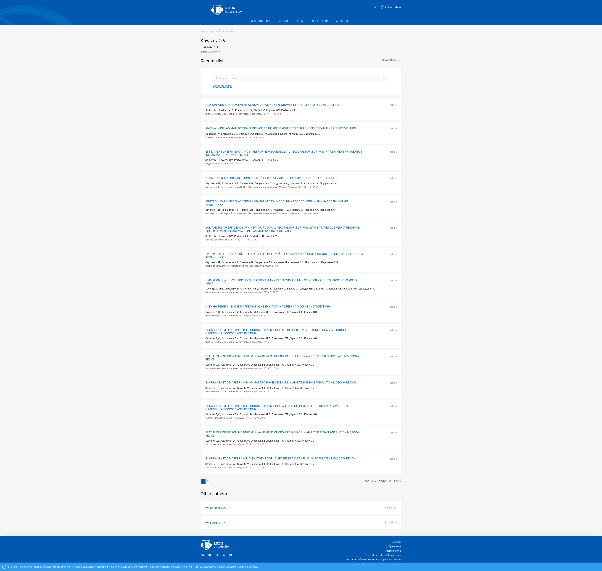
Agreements (395, 546)
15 (391, 60)
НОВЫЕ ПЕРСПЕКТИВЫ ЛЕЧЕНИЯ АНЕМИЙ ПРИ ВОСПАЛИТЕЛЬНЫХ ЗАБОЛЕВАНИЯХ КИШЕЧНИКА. (271, 178)
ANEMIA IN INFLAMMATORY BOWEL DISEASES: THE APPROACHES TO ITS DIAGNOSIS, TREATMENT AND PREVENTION (280, 128)
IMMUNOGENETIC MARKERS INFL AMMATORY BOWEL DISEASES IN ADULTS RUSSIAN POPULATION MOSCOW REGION (280, 382)
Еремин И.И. (218, 522)
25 (395, 60)
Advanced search (222, 85)
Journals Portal (393, 550)
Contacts (396, 542)
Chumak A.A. (218, 507)
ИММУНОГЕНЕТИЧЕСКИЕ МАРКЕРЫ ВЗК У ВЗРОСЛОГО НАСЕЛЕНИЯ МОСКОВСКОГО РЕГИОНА (268, 306)
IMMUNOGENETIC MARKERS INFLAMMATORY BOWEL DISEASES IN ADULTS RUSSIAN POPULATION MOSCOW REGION (280, 458)
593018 (216, 52)
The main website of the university (383, 555)
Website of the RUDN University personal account (375, 559)
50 (400, 60)
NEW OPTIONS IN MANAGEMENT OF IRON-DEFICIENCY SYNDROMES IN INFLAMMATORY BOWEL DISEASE (272, 104)
